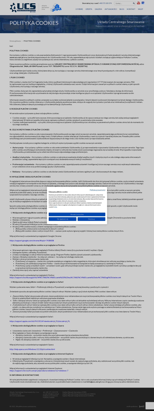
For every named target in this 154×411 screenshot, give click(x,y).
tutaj (55, 207)
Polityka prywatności (97, 190)
